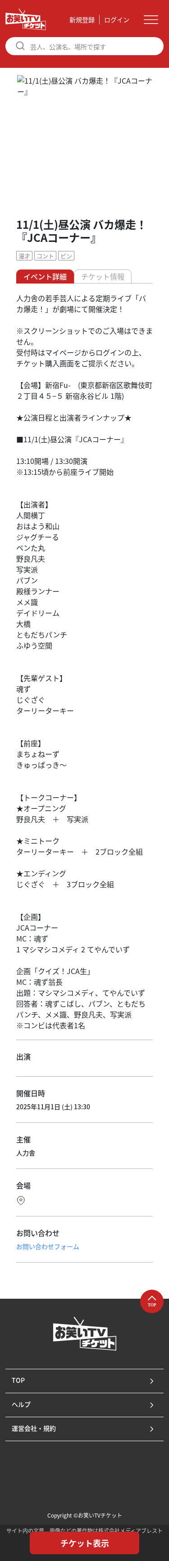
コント (45, 255)
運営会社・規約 (34, 1428)
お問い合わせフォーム (47, 1246)
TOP (18, 1380)
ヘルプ (21, 1404)
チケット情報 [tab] (102, 276)
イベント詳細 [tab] (45, 276)
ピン (66, 255)
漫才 (24, 255)
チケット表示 (84, 1543)
